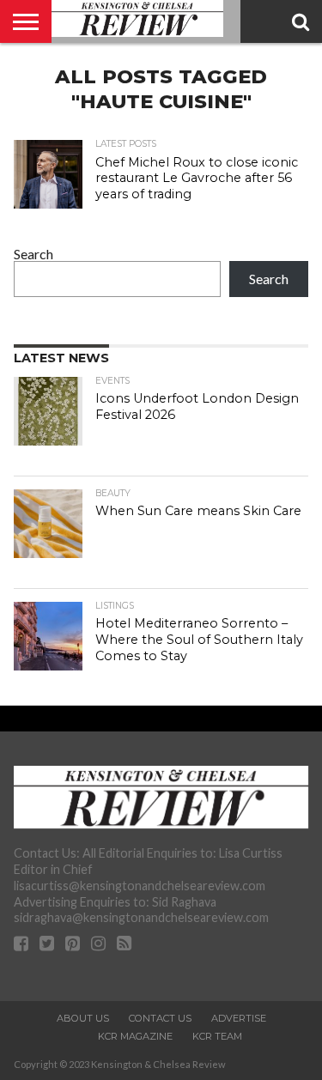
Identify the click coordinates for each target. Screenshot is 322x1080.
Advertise (238, 1018)
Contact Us (160, 1018)
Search (33, 254)
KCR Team (217, 1036)
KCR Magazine (135, 1036)
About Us (83, 1018)
